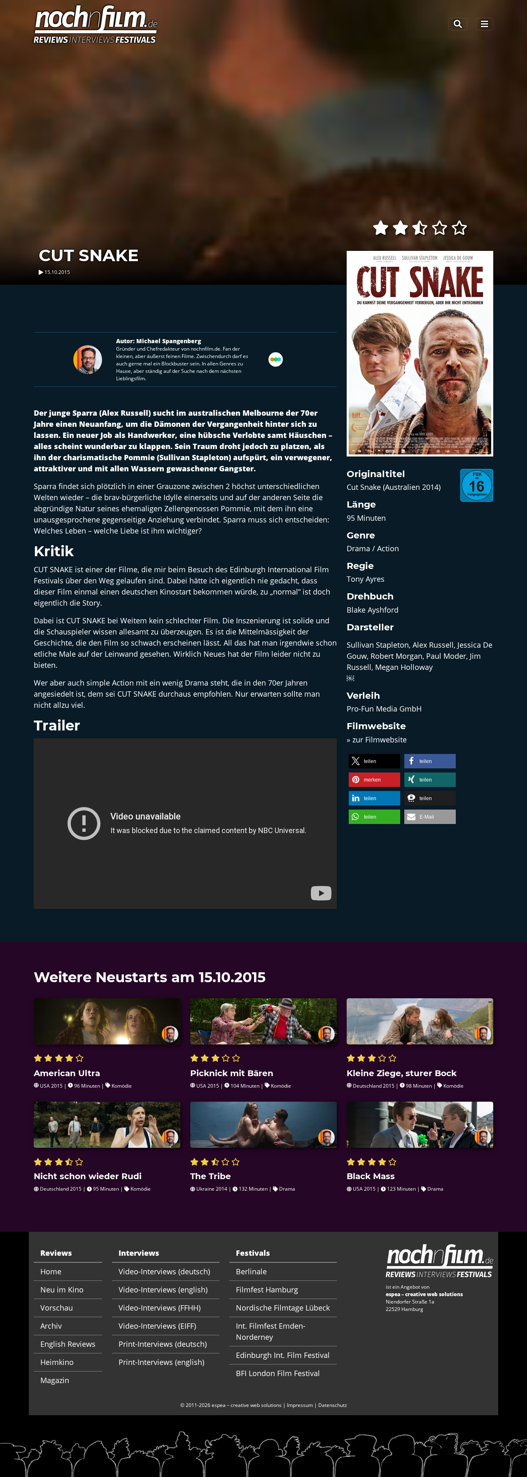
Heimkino (57, 1362)
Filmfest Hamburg (267, 1289)
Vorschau (56, 1308)
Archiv (51, 1326)
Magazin (54, 1380)
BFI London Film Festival (278, 1373)
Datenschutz (332, 1405)
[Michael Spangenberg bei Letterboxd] (275, 359)
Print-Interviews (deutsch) (163, 1344)
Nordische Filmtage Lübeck (283, 1308)
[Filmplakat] (420, 359)
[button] (374, 761)
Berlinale (251, 1271)
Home (50, 1271)
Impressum (300, 1405)
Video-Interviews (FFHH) (160, 1308)
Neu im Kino (62, 1289)
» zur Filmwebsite (377, 739)
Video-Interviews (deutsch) (164, 1271)
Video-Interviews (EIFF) (157, 1326)
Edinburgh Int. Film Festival (283, 1355)
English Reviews (68, 1344)
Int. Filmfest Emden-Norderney (270, 1331)
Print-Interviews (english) (161, 1362)
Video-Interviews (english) (163, 1289)
